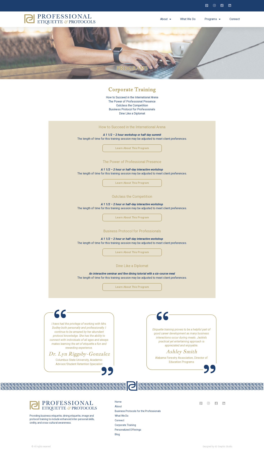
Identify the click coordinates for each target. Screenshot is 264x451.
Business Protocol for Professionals (132, 109)
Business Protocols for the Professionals (138, 411)
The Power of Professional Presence (132, 101)
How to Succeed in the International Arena (132, 97)
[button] (132, 148)
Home (118, 401)
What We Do (188, 19)
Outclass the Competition (132, 105)
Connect (235, 19)
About (164, 19)
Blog (117, 434)
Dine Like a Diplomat (132, 113)
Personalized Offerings (128, 429)
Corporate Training (125, 425)
